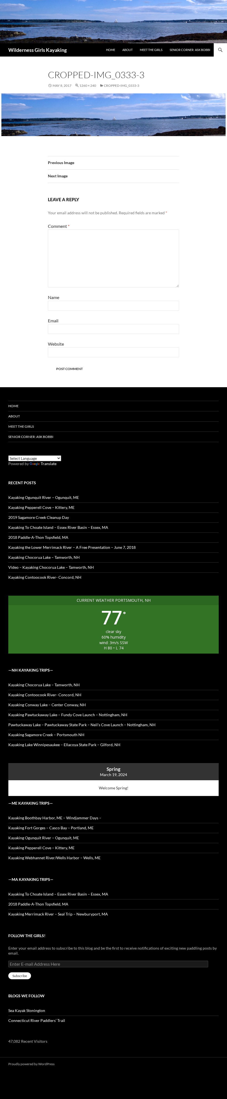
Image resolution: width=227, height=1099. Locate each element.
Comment (58, 226)
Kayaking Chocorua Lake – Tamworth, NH (44, 557)
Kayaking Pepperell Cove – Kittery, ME (41, 507)
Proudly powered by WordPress (31, 1064)
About (127, 50)
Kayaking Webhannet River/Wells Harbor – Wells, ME (54, 857)
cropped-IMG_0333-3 (121, 85)
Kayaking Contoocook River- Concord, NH (44, 577)
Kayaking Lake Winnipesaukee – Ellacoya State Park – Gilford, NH (64, 744)
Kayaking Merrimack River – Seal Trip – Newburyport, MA (58, 914)
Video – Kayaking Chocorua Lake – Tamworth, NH (51, 567)
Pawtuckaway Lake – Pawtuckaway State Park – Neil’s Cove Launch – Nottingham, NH (82, 724)
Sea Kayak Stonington (26, 1010)
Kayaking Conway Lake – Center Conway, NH (47, 704)
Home (110, 50)
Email (53, 320)
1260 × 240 (87, 85)
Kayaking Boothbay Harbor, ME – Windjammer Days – (54, 817)
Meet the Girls (151, 50)
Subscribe (19, 976)
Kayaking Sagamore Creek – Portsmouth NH (46, 734)
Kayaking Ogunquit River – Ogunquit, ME (43, 497)
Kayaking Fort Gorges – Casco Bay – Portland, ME (51, 827)
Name (53, 297)
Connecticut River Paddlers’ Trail (36, 1020)
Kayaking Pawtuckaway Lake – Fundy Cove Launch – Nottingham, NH (67, 714)
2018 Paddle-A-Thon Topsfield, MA (38, 537)
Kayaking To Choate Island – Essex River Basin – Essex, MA (58, 527)
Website (56, 343)
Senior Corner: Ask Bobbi (190, 50)
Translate (48, 463)
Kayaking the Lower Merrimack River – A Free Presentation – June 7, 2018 (72, 547)
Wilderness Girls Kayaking (37, 50)
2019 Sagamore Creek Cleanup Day (38, 517)
